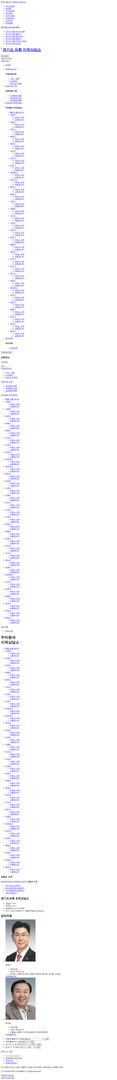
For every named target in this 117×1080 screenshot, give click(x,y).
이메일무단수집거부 (13, 1058)
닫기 (3, 366)
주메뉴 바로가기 (19, 2)
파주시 (13, 302)
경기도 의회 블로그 (13, 34)
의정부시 (13, 288)
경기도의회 (10, 6)
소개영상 (13, 81)
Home (3, 881)
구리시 (13, 151)
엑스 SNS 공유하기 (13, 886)
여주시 (13, 252)
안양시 (13, 230)
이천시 (13, 295)
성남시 (13, 194)
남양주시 (13, 172)
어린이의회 (10, 16)
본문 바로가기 (6, 2)
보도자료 (9, 338)
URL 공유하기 (11, 893)
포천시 (13, 317)
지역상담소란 (10, 69)
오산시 (13, 266)
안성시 (13, 223)
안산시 (13, 216)
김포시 (13, 165)
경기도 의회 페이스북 (14, 36)
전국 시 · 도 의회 (12, 1047)
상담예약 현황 (15, 100)
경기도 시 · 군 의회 (13, 1044)
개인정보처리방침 (12, 1056)
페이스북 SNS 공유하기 (14, 888)
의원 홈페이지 (11, 1042)
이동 (46, 1039)
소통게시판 (19, 120)
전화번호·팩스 (11, 1063)
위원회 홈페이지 (12, 1039)
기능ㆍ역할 (14, 79)
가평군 (13, 115)
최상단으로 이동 (7, 1078)
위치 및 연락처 (16, 84)
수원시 (13, 201)
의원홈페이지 (10, 976)
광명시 (13, 136)
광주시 (13, 144)
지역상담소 (10, 18)
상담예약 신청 (15, 98)
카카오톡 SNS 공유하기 (14, 891)
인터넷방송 (10, 11)
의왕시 (13, 281)
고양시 (13, 122)
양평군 (13, 245)
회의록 (8, 9)
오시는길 (9, 1061)
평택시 (13, 309)
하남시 (13, 324)
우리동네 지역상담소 (13, 103)
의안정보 (9, 13)
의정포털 (9, 23)
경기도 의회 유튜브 (13, 39)
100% (10, 27)
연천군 (13, 259)
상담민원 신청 (11, 86)
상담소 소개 (19, 117)
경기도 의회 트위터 (13, 43)
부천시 (13, 187)
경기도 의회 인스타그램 (15, 31)
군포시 (13, 158)
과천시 (13, 129)
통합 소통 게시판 (17, 112)
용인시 (13, 273)
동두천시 (13, 180)
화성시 (13, 331)
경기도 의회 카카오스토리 (16, 41)
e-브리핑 (8, 21)
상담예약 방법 (15, 96)
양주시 (13, 237)
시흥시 (13, 209)
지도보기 (40, 911)
